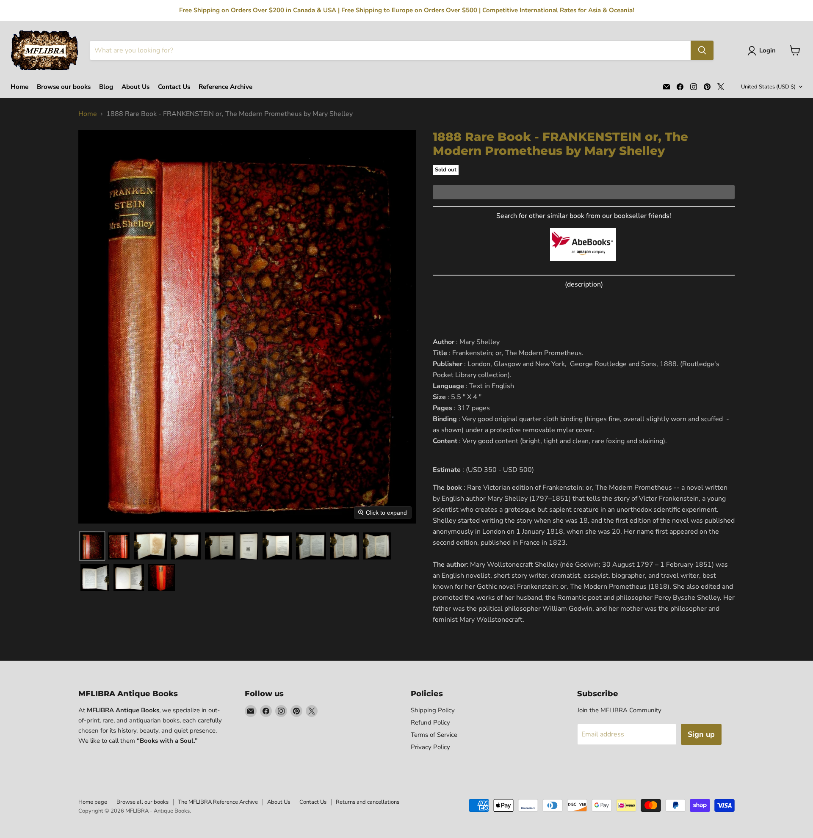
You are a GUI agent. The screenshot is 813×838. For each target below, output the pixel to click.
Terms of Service (434, 734)
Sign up (701, 734)
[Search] (702, 50)
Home (19, 87)
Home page (92, 802)
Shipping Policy (433, 710)
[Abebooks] (583, 265)
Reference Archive (225, 87)
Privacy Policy (430, 747)
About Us (135, 87)
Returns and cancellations (367, 802)
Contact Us (174, 87)
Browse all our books (142, 802)
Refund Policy (430, 722)
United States (768, 87)
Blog (106, 87)
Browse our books (64, 87)
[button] (763, 51)
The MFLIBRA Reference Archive (218, 802)
